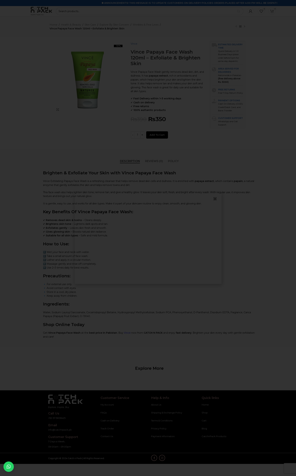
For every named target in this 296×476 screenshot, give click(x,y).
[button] (8, 466)
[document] (148, 238)
